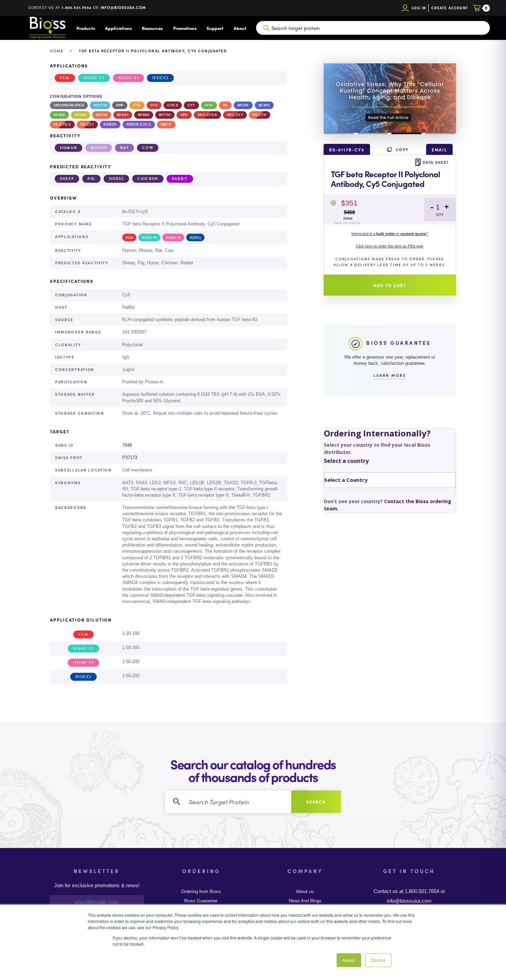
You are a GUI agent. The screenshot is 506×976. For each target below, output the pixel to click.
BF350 (243, 105)
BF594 (101, 115)
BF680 (143, 115)
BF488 (59, 115)
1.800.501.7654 (77, 7)
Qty (440, 214)
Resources (152, 28)
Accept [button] (348, 960)
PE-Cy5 (259, 115)
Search (316, 801)
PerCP (110, 124)
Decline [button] (378, 960)
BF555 (80, 115)
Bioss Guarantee (201, 901)
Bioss (47, 28)
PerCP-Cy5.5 (138, 124)
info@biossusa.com (123, 7)
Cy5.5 (172, 105)
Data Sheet (436, 162)
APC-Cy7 (235, 115)
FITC (209, 105)
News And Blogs (305, 901)
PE (225, 105)
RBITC (166, 124)
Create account (449, 7)
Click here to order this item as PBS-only (389, 246)
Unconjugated (69, 105)
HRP (120, 105)
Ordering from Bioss (201, 891)
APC (184, 115)
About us (305, 891)
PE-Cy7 (87, 124)
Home (56, 51)
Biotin (100, 105)
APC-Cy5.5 (207, 115)
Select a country (346, 461)
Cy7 (191, 105)
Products (85, 28)
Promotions (185, 28)
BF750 (164, 115)
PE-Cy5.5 (62, 124)
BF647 (122, 115)
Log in (419, 7)
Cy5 (154, 105)
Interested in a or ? (389, 234)
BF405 (264, 105)
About (240, 28)
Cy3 (136, 105)
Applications (118, 28)
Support (215, 28)
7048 (127, 445)
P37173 (129, 457)
